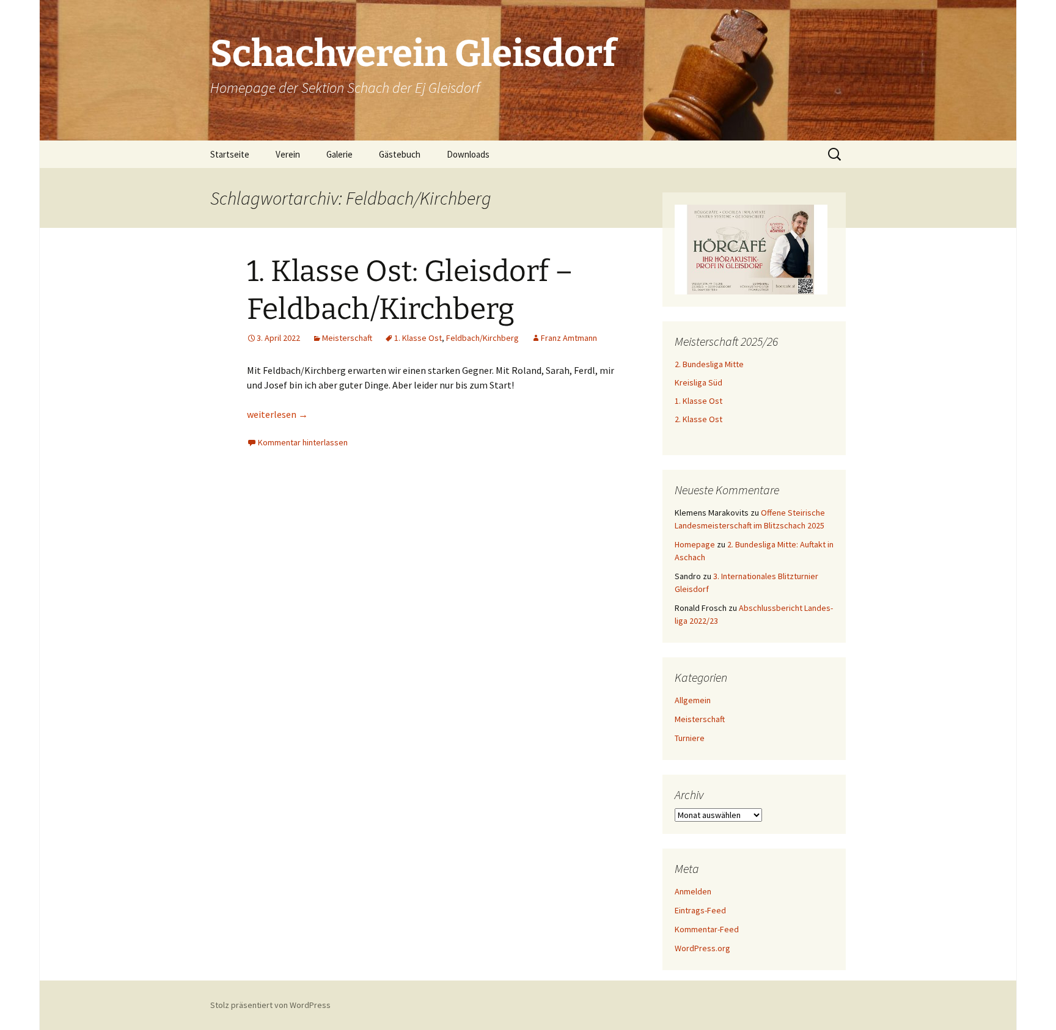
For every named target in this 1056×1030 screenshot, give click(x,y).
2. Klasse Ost (698, 419)
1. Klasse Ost (418, 337)
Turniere (690, 737)
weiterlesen (277, 414)
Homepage (695, 544)
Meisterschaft (347, 337)
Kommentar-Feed (707, 929)
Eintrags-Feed (700, 910)
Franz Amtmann (569, 337)
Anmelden (693, 891)
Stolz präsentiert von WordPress (270, 1004)
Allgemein (693, 700)
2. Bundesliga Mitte (709, 364)
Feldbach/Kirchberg (482, 337)
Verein (288, 154)
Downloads (468, 154)
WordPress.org (702, 948)
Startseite (229, 154)
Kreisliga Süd (698, 382)
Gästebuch (399, 154)
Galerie (339, 154)
